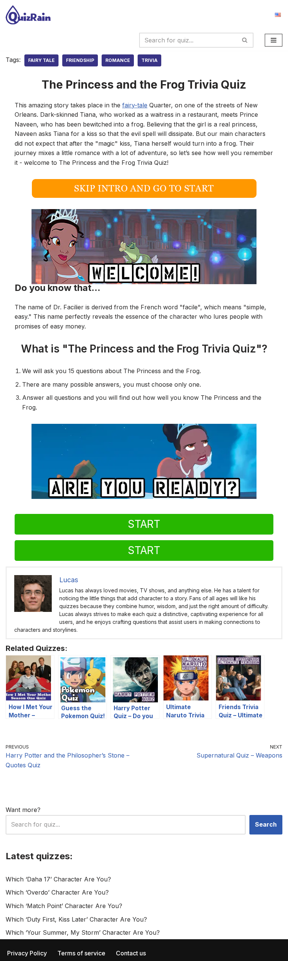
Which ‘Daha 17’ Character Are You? (58, 879)
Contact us (131, 953)
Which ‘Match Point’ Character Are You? (64, 906)
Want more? (23, 809)
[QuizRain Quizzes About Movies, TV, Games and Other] (28, 14)
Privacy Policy (27, 953)
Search (266, 824)
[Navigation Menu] (273, 40)
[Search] (245, 40)
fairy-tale (134, 105)
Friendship (80, 60)
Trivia (149, 60)
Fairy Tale (41, 60)
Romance (117, 60)
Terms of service (81, 953)
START (144, 524)
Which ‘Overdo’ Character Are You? (57, 892)
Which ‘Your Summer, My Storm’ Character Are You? (83, 932)
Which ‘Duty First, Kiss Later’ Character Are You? (76, 919)
